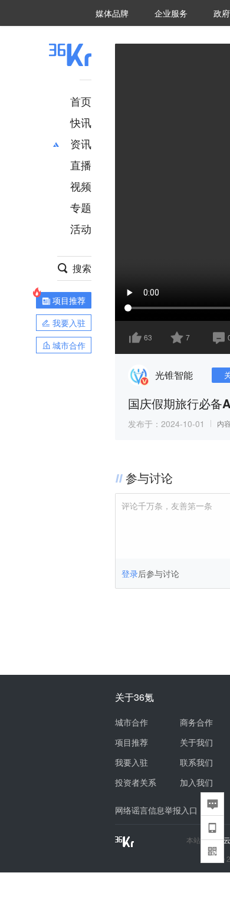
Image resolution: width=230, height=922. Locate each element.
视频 (80, 185)
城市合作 (131, 722)
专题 (80, 207)
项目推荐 (131, 742)
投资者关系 (135, 782)
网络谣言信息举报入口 (156, 810)
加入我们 (196, 782)
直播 (80, 164)
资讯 (80, 143)
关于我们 (196, 742)
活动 (80, 228)
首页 (80, 101)
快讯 (80, 122)
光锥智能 (174, 375)
